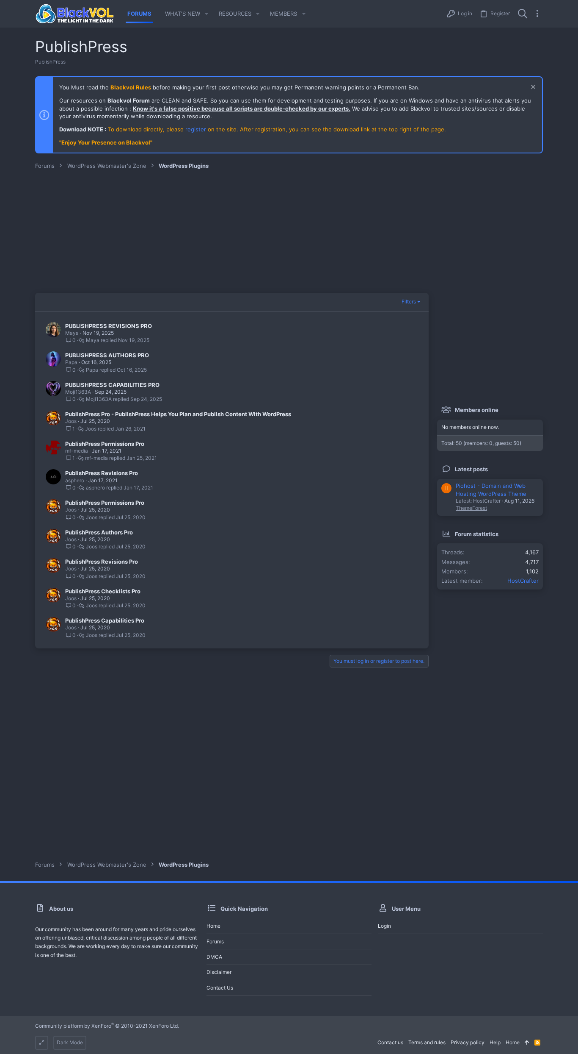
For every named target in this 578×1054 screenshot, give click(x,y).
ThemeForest (471, 508)
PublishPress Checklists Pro (102, 591)
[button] (206, 13)
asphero (74, 480)
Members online (476, 409)
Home (213, 926)
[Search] (522, 14)
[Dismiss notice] (532, 87)
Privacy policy (467, 1042)
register (195, 129)
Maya (72, 333)
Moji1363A (78, 392)
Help (495, 1042)
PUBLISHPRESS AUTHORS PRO (107, 355)
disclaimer (218, 972)
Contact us (219, 987)
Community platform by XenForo (107, 1026)
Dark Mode (70, 1042)
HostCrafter (523, 580)
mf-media (76, 451)
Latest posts (471, 469)
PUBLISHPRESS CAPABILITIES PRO (112, 384)
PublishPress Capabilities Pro (104, 620)
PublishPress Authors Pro (99, 532)
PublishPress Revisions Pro (101, 473)
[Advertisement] (289, 233)
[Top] (527, 1043)
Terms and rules (427, 1042)
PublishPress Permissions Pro (104, 443)
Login (384, 926)
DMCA (214, 957)
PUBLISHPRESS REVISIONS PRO (108, 326)
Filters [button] (409, 301)
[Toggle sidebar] (537, 13)
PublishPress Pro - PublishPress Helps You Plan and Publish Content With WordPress (178, 414)
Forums (215, 941)
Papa (71, 362)
